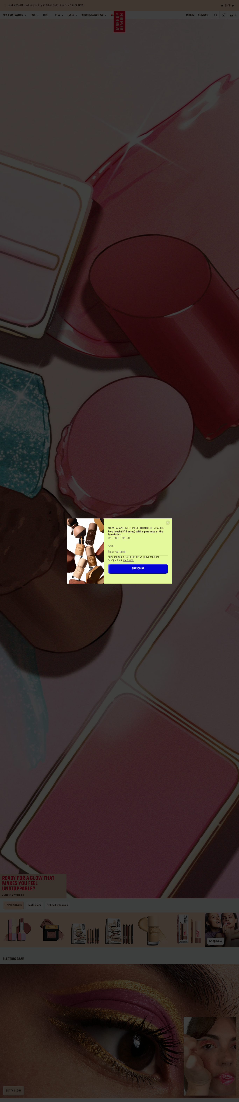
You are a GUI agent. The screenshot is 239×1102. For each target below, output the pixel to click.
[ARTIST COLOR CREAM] (210, 1056)
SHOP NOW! (77, 5)
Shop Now (215, 941)
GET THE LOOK (14, 1091)
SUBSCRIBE (138, 568)
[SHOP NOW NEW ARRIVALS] (222, 929)
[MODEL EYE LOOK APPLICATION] (119, 1031)
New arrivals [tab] (14, 905)
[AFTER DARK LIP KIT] (85, 929)
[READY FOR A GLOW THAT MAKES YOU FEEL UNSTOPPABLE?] (119, 457)
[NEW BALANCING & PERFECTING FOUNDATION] (154, 929)
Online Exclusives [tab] (57, 905)
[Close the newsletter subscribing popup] (168, 523)
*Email (111, 546)
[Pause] (5, 6)
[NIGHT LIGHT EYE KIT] (119, 929)
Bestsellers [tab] (34, 905)
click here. (128, 560)
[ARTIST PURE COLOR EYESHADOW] (51, 929)
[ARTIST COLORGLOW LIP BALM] (17, 929)
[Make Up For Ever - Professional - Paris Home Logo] (119, 21)
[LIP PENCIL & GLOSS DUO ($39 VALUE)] (188, 929)
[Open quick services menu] (227, 1078)
